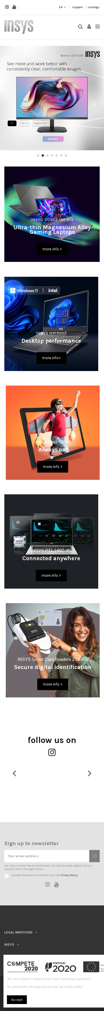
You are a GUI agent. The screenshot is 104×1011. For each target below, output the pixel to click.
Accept (17, 1000)
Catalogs (94, 7)
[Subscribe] (94, 856)
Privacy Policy (69, 875)
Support (77, 7)
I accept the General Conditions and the (44, 875)
